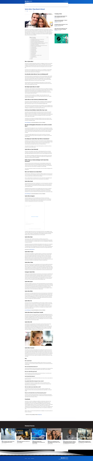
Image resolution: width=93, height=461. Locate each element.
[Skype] (66, 1)
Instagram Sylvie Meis (34, 51)
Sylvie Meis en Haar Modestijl (35, 44)
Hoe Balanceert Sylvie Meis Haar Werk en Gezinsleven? (38, 43)
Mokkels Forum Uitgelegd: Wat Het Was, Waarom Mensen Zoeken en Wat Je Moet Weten (54, 442)
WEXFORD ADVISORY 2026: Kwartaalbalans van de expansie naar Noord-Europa (38, 442)
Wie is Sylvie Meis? (33, 38)
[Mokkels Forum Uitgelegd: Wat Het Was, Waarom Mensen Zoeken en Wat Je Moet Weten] (54, 434)
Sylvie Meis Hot (33, 54)
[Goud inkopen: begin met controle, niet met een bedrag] (23, 434)
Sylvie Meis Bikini (34, 53)
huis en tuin (56, 26)
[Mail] (65, 1)
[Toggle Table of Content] (47, 37)
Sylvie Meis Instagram (34, 48)
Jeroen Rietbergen (28, 122)
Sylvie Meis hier (32, 249)
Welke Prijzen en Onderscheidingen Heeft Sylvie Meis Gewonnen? (39, 45)
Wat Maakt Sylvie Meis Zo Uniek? (35, 40)
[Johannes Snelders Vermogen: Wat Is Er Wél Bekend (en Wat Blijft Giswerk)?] (85, 434)
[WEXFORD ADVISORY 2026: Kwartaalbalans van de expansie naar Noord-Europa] (39, 434)
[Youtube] (67, 1)
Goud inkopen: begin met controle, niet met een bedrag (23, 442)
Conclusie (31, 58)
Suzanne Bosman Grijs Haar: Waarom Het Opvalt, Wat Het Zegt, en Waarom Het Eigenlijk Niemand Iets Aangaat (69, 442)
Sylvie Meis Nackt (34, 47)
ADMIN (2, 443)
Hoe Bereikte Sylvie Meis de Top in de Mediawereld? (37, 39)
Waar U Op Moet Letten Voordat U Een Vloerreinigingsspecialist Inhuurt (61, 16)
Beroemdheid (56, 30)
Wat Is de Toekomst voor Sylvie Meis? (36, 46)
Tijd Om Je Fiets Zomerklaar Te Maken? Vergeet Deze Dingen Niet (61, 20)
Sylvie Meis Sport (34, 52)
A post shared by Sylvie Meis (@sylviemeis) (35, 228)
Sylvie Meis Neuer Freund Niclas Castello (36, 55)
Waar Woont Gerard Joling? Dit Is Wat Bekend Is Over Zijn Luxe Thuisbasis (61, 29)
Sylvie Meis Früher (34, 50)
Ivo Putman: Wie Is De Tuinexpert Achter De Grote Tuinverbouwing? (61, 25)
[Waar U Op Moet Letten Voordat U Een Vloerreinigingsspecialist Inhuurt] (8, 434)
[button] (26, 3)
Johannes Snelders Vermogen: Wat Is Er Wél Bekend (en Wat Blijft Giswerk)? (85, 442)
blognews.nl (40, 414)
